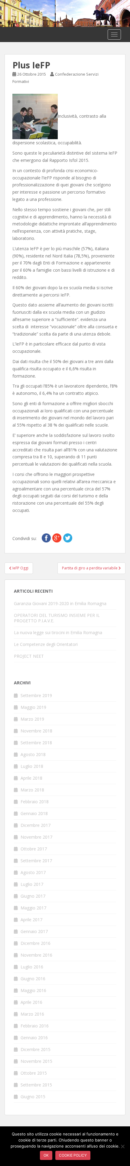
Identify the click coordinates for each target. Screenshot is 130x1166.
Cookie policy (73, 1155)
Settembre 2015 (36, 1085)
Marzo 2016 (32, 1014)
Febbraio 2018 (35, 801)
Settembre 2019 (36, 695)
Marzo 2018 (32, 790)
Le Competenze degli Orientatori (46, 644)
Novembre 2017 (36, 837)
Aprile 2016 (31, 1002)
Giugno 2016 (33, 978)
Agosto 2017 (33, 872)
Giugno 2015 (33, 1096)
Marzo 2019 (32, 719)
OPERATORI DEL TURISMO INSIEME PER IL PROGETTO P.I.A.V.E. (57, 618)
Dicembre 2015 (35, 1049)
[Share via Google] (56, 537)
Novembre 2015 (36, 1061)
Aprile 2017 (31, 919)
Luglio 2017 (32, 884)
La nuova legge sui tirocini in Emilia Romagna (58, 632)
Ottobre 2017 (34, 849)
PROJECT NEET (29, 656)
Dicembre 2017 (35, 825)
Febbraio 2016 (35, 1026)
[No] (122, 1146)
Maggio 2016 (33, 990)
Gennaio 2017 (34, 931)
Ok (46, 1155)
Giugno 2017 (33, 896)
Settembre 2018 (36, 742)
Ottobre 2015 (34, 1073)
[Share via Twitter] (67, 537)
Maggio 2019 (33, 707)
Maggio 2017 (33, 908)
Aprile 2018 (31, 778)
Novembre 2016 (36, 955)
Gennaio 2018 (34, 813)
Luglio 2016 (32, 967)
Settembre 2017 (36, 860)
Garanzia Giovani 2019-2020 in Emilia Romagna (60, 603)
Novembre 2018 (36, 731)
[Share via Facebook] (46, 537)
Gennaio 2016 (34, 1037)
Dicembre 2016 (35, 943)
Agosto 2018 (33, 754)
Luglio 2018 (32, 766)
